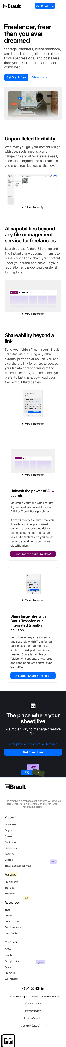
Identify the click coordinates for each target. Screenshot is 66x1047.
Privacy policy (33, 1010)
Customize (11, 842)
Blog (7, 909)
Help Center (11, 933)
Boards (9, 859)
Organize (10, 830)
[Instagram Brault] (23, 988)
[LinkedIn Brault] (42, 988)
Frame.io (10, 972)
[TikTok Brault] (27, 988)
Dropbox (9, 955)
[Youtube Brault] (37, 988)
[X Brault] (32, 988)
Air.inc (8, 966)
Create (8, 836)
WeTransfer (11, 978)
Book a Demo (12, 921)
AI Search (10, 824)
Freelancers (11, 881)
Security (9, 853)
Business (10, 893)
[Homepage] (12, 6)
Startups (9, 887)
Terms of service (33, 1018)
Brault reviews (13, 927)
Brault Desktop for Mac (18, 865)
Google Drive (12, 961)
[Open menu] (60, 6)
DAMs (8, 949)
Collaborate (11, 848)
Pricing (8, 915)
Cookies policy (33, 1002)
